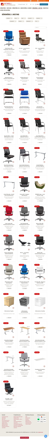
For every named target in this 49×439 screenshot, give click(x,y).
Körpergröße (12, 21)
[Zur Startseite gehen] (8, 4)
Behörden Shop (5, 425)
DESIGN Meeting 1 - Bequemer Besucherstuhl (9, 78)
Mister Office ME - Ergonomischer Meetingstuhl (40, 224)
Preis (36, 21)
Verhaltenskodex (28, 422)
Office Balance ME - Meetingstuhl (9, 282)
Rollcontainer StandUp (40, 311)
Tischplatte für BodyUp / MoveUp (40, 370)
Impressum (27, 420)
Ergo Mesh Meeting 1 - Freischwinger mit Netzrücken (9, 107)
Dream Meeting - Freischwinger (40, 78)
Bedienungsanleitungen (18, 416)
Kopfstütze (38, 18)
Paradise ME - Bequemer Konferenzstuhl (40, 282)
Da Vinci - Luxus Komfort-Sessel (24, 49)
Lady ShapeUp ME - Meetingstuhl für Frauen (24, 224)
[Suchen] (27, 4)
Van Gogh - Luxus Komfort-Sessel (9, 399)
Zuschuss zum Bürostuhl (18, 425)
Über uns (3, 419)
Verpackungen (28, 424)
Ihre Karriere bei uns (5, 420)
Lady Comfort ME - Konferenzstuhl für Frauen (8, 224)
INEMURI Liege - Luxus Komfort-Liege (40, 195)
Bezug (16, 18)
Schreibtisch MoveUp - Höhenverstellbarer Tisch (40, 341)
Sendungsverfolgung (17, 421)
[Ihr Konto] (33, 4)
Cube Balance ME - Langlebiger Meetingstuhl (9, 49)
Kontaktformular (5, 416)
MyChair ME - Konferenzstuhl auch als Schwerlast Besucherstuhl (40, 253)
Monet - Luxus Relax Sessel (24, 253)
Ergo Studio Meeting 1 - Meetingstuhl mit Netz (9, 166)
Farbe (22, 18)
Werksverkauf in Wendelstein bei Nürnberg (16, 0)
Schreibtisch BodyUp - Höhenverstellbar (9, 341)
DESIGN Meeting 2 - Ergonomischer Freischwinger (24, 78)
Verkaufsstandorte (43, 4)
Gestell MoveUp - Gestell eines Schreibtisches (9, 195)
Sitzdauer (20, 21)
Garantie (27, 419)
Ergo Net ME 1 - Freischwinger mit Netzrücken (40, 107)
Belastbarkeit (28, 21)
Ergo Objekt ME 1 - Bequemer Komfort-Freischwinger (24, 136)
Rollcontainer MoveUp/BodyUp (24, 312)
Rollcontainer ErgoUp (8, 311)
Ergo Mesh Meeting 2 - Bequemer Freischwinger (24, 107)
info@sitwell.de (40, 432)
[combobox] (21, 4)
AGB (26, 416)
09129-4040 (6, 0)
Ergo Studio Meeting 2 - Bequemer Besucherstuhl (24, 166)
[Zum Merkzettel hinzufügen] (13, 45)
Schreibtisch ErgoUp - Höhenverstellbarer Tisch (24, 341)
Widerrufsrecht (28, 421)
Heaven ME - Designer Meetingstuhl (24, 195)
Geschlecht (30, 18)
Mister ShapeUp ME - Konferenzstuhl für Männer (8, 253)
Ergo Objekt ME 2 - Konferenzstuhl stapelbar (40, 136)
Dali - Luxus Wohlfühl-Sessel (40, 49)
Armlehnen (8, 18)
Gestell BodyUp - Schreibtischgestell (40, 166)
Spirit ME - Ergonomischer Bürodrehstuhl (24, 370)
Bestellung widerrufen (24, 437)
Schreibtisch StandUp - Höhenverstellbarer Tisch (9, 370)
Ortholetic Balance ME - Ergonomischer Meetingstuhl (24, 282)
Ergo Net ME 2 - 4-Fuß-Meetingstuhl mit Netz (9, 136)
